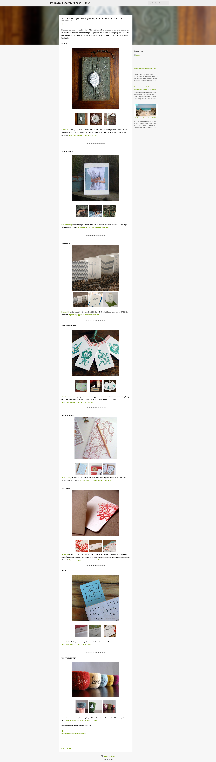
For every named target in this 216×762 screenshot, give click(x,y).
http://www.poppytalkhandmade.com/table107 (84, 560)
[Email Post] (62, 731)
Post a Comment (66, 748)
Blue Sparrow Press (68, 397)
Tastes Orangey (66, 225)
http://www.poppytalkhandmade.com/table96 (83, 315)
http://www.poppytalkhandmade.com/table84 (76, 402)
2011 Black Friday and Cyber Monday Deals (73, 733)
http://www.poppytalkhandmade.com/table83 (76, 644)
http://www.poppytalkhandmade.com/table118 (81, 720)
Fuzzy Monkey (66, 718)
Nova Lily (64, 130)
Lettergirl (64, 642)
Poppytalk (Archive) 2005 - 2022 (70, 2)
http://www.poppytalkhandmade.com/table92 (93, 227)
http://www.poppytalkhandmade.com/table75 (83, 135)
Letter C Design (66, 477)
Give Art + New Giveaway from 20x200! (145, 118)
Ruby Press (65, 554)
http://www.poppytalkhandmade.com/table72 (95, 480)
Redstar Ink (65, 312)
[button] (62, 24)
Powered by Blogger (109, 756)
